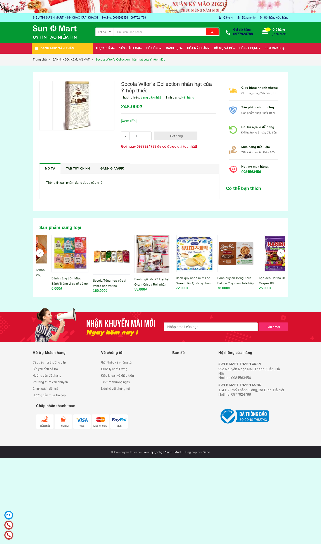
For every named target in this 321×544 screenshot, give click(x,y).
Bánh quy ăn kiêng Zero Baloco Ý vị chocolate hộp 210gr (222, 283)
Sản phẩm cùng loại (60, 227)
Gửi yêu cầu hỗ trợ (45, 369)
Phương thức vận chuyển (50, 382)
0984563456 (251, 172)
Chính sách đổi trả (45, 388)
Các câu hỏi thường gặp (49, 362)
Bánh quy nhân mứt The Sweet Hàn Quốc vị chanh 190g (181, 283)
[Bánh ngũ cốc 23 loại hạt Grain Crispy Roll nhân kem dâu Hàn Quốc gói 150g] (139, 254)
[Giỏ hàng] (265, 32)
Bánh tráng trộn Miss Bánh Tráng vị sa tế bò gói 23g (56, 284)
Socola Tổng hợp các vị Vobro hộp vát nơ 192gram (96, 286)
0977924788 (243, 34)
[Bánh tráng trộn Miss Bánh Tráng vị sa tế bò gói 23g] (56, 253)
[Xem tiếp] (128, 121)
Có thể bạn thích (243, 188)
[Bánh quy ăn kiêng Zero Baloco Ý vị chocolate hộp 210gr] (222, 253)
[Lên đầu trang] (313, 535)
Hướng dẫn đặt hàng (47, 375)
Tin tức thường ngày (115, 382)
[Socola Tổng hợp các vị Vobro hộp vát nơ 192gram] (98, 255)
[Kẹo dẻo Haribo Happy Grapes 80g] (264, 253)
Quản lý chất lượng (114, 369)
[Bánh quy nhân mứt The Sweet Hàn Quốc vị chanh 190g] (181, 253)
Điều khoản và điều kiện (117, 375)
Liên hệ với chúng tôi (115, 388)
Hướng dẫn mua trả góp (49, 395)
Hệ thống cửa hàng (276, 17)
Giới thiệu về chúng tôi (116, 362)
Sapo (206, 452)
